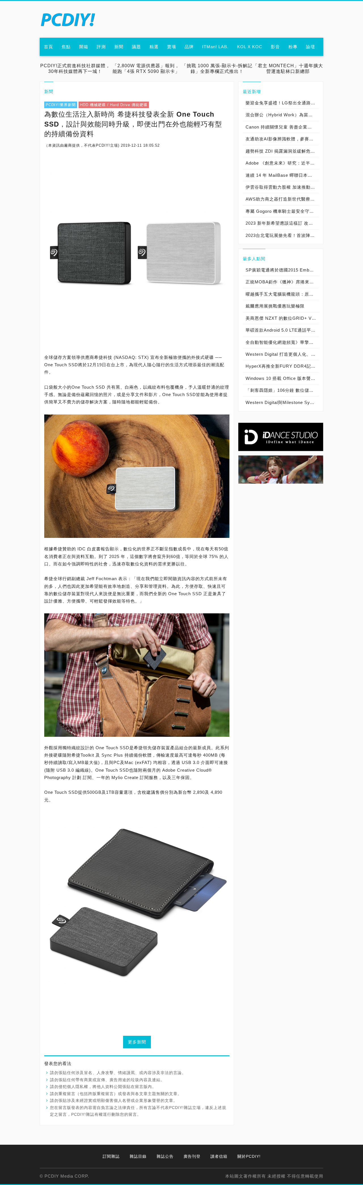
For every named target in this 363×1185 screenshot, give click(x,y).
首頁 (48, 46)
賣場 (171, 46)
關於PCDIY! (249, 1156)
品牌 (189, 46)
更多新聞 (137, 1041)
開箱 (83, 46)
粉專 (292, 46)
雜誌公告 (165, 1156)
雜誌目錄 (138, 1156)
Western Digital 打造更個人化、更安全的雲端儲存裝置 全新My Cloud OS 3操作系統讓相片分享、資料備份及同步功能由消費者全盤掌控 (282, 354)
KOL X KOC (249, 46)
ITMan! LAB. (215, 46)
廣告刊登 (192, 1156)
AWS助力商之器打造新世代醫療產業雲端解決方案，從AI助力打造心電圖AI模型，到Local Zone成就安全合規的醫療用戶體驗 (282, 199)
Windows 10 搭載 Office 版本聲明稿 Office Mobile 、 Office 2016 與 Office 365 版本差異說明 (282, 378)
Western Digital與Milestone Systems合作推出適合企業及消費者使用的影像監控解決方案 (282, 402)
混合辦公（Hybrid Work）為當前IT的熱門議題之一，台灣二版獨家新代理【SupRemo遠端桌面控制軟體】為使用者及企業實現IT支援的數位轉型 (282, 114)
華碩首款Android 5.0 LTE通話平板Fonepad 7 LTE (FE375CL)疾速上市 (282, 330)
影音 (275, 46)
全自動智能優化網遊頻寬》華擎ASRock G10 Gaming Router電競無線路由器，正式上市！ (282, 342)
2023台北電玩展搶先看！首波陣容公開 (282, 235)
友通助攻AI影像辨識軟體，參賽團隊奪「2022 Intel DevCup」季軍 (282, 138)
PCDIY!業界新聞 (61, 105)
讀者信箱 (218, 1156)
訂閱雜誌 (111, 1156)
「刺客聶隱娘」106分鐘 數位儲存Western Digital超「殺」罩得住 (282, 390)
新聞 (118, 46)
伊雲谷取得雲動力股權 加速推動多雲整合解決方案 (282, 187)
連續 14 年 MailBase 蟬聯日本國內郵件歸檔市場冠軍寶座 (282, 175)
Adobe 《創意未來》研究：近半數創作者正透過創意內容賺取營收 (282, 163)
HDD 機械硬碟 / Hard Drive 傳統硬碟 (113, 105)
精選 (154, 46)
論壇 (310, 46)
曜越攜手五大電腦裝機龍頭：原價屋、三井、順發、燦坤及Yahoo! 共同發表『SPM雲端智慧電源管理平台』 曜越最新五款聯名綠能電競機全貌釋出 (282, 294)
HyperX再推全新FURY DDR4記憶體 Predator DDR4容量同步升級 (282, 366)
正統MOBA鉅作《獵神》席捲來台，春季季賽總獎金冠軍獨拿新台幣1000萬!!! (282, 281)
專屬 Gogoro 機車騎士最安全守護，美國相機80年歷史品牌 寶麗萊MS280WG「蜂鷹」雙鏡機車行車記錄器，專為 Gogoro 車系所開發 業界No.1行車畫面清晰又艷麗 (282, 211)
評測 (101, 46)
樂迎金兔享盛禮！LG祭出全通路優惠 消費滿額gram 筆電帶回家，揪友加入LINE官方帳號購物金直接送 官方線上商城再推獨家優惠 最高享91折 (282, 102)
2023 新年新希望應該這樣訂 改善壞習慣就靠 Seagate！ (282, 223)
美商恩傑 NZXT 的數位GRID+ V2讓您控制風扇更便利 (282, 318)
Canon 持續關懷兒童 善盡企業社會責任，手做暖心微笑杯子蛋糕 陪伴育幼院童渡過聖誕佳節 (282, 127)
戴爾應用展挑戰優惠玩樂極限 (275, 306)
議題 (136, 46)
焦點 (66, 46)
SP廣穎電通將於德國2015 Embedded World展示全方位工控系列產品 (282, 270)
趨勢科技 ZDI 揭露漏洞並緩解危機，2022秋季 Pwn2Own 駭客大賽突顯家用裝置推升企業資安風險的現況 (282, 151)
